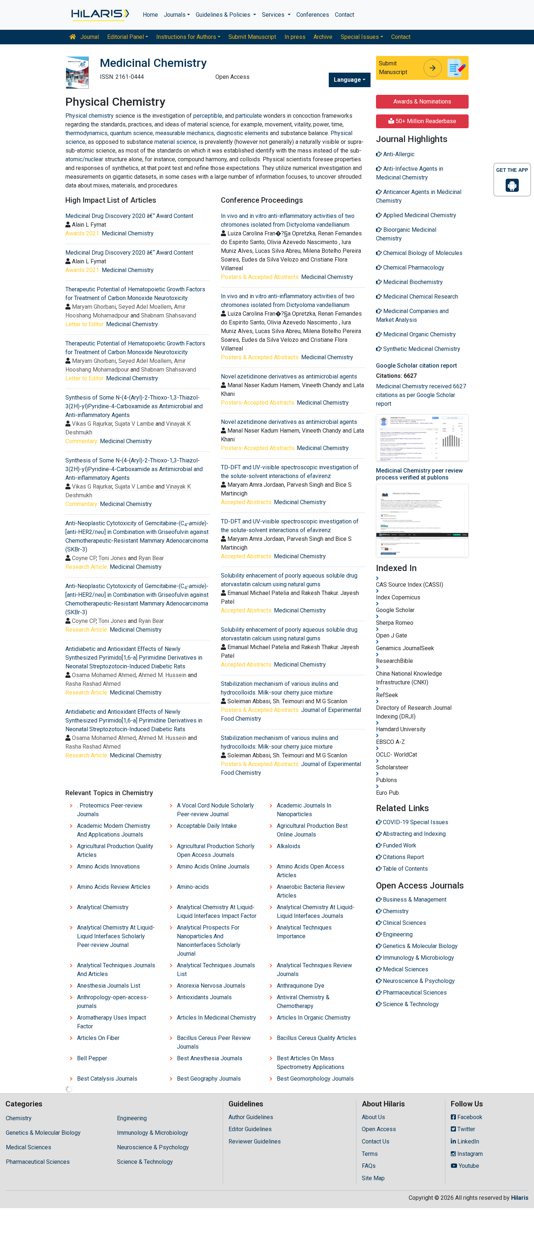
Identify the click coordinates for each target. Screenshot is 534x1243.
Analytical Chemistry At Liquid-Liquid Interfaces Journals (316, 911)
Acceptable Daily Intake (207, 825)
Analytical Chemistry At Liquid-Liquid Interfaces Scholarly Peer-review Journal (116, 936)
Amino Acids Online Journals (213, 866)
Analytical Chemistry (103, 907)
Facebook (469, 1117)
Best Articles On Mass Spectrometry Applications (310, 1062)
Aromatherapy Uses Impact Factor (111, 1022)
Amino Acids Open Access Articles (310, 871)
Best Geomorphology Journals (315, 1078)
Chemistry (19, 1118)
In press (295, 36)
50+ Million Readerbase (425, 121)
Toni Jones (112, 558)
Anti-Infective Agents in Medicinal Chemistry (409, 173)
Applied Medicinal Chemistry (419, 215)
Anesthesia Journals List (108, 985)
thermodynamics (86, 133)
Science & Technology (145, 1161)
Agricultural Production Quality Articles (115, 850)
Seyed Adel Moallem (144, 306)
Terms (370, 1153)
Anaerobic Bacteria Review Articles (311, 891)
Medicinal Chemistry (128, 233)
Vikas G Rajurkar (92, 423)
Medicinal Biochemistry (412, 282)
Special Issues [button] (360, 36)
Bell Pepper (92, 1058)
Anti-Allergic (398, 154)
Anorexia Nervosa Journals (211, 985)
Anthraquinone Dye (300, 985)
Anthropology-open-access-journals (113, 1001)
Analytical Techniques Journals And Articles (116, 969)
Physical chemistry (89, 115)
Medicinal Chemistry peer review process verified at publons (419, 474)
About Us (373, 1117)
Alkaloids (288, 846)
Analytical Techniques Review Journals (314, 969)
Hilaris (520, 1197)
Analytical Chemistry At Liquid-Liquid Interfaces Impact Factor (216, 911)
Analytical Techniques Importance (304, 932)
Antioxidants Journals (204, 997)
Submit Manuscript (252, 36)
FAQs (369, 1165)
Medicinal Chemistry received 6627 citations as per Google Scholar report (421, 395)
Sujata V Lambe (134, 423)
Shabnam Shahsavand (168, 315)
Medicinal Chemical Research (420, 296)
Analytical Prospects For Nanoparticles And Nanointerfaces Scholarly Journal (208, 940)
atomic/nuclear (85, 159)
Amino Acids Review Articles (113, 886)
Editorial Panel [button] (125, 36)
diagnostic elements (242, 133)
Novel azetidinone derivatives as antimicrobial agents (289, 376)
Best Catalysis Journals (107, 1078)
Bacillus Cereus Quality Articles (316, 1038)
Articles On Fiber (98, 1038)
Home (150, 14)
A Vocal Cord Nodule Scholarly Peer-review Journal (215, 810)
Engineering (132, 1118)
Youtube (468, 1165)
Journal (89, 36)
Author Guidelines (250, 1117)
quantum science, (132, 133)
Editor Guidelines (250, 1129)
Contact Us (375, 1141)
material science (175, 141)
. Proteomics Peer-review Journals (109, 810)
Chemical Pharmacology (413, 267)
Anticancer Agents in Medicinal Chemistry (418, 196)
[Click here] (99, 15)
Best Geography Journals (209, 1078)
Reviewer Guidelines (254, 1141)
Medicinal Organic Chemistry (419, 334)
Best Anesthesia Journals (209, 1058)
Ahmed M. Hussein (162, 675)
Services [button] (274, 14)
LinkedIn (467, 1141)
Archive (322, 36)
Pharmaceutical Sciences (38, 1161)
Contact (344, 14)
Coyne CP (84, 558)
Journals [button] (175, 14)
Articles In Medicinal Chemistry (216, 1017)
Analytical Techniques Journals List (216, 969)
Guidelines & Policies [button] (224, 14)
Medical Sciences (28, 1147)
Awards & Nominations (422, 101)
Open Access (379, 1129)
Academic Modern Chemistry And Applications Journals (113, 830)
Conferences (312, 14)
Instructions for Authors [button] (186, 36)
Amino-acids (193, 886)
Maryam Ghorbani (94, 306)
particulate (248, 115)
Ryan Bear (151, 558)
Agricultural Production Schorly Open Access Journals (216, 850)
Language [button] (347, 79)
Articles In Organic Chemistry (314, 1017)
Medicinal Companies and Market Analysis (412, 315)
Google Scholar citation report (416, 365)
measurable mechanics (184, 133)
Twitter (465, 1129)
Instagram (469, 1153)
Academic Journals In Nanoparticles (304, 810)
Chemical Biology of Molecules (422, 253)
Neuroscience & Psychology (153, 1147)
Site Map (373, 1178)
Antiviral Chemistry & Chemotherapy (303, 1001)
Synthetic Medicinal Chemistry (421, 348)
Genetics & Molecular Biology (43, 1132)
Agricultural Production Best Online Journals (312, 830)
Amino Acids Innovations (108, 866)
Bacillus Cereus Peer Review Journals (214, 1042)
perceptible (207, 115)
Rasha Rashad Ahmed (93, 683)
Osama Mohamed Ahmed (104, 675)
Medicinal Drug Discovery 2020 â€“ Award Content (129, 215)
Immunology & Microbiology (152, 1132)
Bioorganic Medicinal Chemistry (406, 234)
